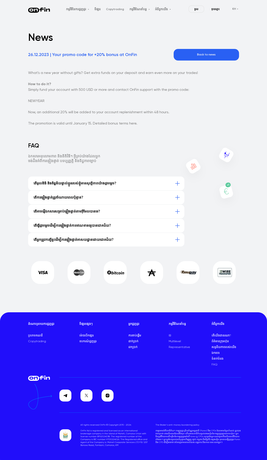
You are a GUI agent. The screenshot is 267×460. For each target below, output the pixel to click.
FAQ (214, 364)
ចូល (196, 9)
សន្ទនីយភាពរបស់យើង (224, 347)
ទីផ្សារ (97, 9)
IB (170, 335)
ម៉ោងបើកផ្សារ (86, 335)
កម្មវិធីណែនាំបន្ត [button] (138, 9)
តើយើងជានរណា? (221, 335)
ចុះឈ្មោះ (215, 9)
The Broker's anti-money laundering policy (177, 425)
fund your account (54, 90)
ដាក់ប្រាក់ (133, 341)
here (132, 123)
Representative (179, 347)
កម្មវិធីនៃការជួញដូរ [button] (76, 9)
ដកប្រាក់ (132, 347)
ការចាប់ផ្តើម (134, 335)
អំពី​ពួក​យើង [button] (162, 9)
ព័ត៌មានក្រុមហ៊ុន (220, 341)
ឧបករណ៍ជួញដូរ (88, 341)
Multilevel (175, 341)
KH (234, 9)
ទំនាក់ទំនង (217, 358)
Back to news (206, 54)
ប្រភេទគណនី (35, 335)
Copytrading (115, 9)
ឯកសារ (216, 353)
